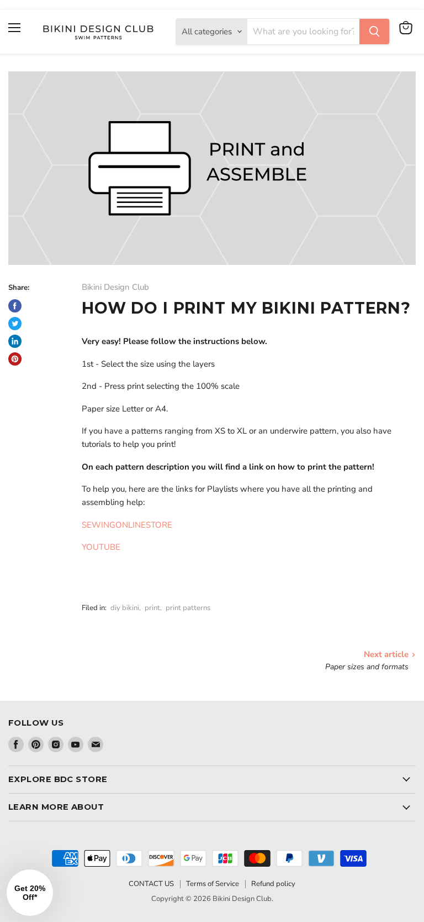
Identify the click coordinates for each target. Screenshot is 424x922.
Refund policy (273, 884)
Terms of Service (212, 884)
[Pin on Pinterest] (15, 359)
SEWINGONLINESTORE (127, 524)
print (152, 608)
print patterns (188, 608)
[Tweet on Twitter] (15, 323)
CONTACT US (151, 884)
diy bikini (124, 608)
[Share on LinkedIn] (15, 341)
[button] (30, 892)
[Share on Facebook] (15, 305)
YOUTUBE (101, 547)
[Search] (374, 31)
